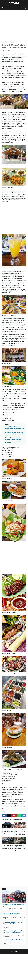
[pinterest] (13, 815)
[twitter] (9, 815)
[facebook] (4, 815)
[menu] (3, 8)
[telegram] (23, 815)
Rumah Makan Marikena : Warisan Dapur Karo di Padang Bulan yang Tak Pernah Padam (14, 434)
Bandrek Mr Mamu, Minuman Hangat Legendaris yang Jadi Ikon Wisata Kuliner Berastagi (14, 428)
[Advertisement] (14, 26)
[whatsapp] (19, 815)
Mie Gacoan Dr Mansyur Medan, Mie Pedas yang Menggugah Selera (7, 831)
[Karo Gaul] (14, 3)
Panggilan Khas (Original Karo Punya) (13, 940)
